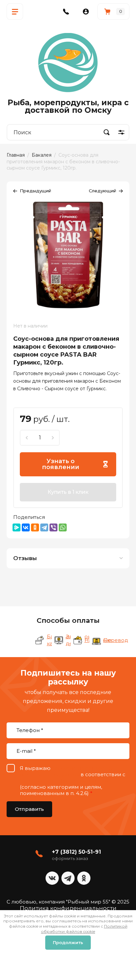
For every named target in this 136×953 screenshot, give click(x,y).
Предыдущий (35, 190)
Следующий (102, 190)
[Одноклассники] (35, 527)
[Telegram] (44, 527)
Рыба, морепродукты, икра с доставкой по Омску (68, 106)
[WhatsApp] (63, 527)
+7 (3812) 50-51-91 (76, 852)
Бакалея (41, 155)
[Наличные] (78, 640)
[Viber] (53, 527)
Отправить (29, 809)
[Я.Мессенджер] (16, 527)
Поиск (106, 132)
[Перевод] (96, 640)
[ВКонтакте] (26, 527)
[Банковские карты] (40, 640)
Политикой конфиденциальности (64, 781)
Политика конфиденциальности (68, 908)
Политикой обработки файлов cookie (84, 929)
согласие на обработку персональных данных (66, 771)
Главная (16, 155)
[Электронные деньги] (59, 640)
